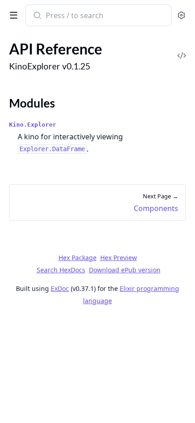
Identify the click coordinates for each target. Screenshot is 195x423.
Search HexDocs (61, 270)
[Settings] (181, 15)
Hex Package (77, 257)
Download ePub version (125, 270)
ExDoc (60, 288)
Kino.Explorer (32, 124)
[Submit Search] (36, 16)
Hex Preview (118, 257)
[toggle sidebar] (12, 14)
